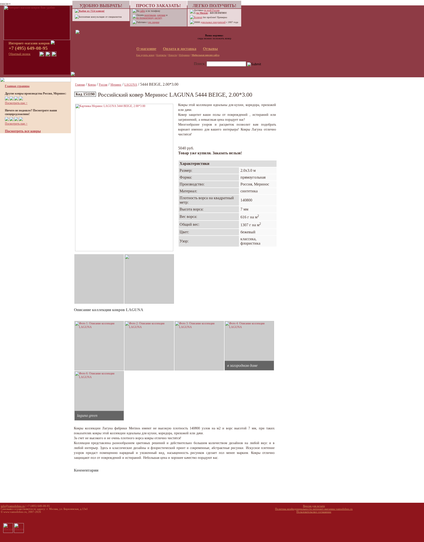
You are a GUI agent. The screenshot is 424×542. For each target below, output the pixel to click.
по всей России (211, 10)
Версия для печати (314, 505)
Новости (172, 55)
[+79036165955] (41, 55)
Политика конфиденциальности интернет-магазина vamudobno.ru (314, 508)
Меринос (115, 84)
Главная (80, 84)
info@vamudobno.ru (13, 505)
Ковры (92, 84)
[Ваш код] (78, 33)
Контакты (161, 55)
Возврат (198, 17)
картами (161, 15)
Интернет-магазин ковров (30, 43)
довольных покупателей (213, 22)
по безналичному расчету (149, 17)
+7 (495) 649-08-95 (28, 48)
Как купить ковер (145, 55)
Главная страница (17, 86)
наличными (150, 15)
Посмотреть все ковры (23, 131)
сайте (142, 11)
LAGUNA (130, 84)
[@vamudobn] (54, 55)
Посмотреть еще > (16, 103)
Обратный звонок (19, 54)
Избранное (184, 55)
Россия (103, 84)
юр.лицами (153, 22)
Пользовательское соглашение (313, 511)
